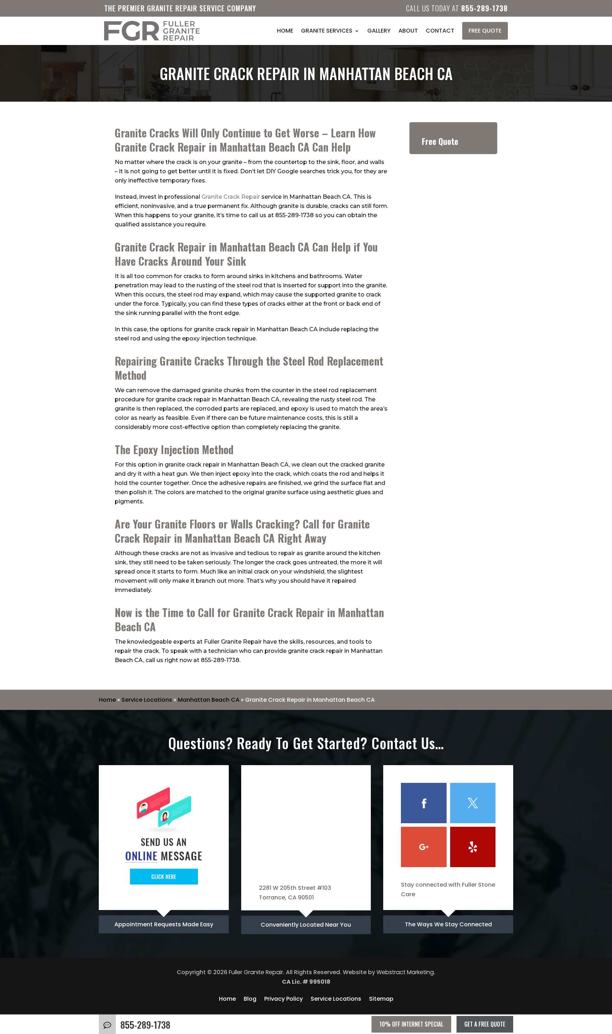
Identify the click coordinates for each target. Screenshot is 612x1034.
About (408, 31)
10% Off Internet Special (411, 1024)
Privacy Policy (283, 999)
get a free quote (484, 1024)
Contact (440, 31)
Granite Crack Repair (231, 196)
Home (285, 31)
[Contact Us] (164, 890)
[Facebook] (423, 803)
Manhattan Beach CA (208, 700)
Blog (250, 999)
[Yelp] (472, 847)
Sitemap (381, 999)
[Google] (423, 847)
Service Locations (146, 700)
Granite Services (326, 31)
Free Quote (485, 31)
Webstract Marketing (405, 972)
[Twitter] (472, 803)
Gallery (379, 31)
